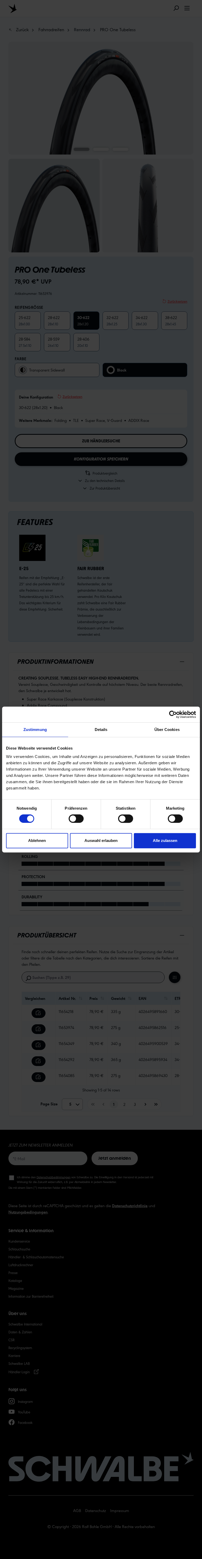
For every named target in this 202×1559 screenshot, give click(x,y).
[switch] (76, 818)
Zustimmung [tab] (35, 729)
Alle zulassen (165, 840)
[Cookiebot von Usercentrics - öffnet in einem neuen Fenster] (173, 714)
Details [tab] (101, 729)
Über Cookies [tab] (167, 729)
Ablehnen (37, 840)
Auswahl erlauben (101, 840)
